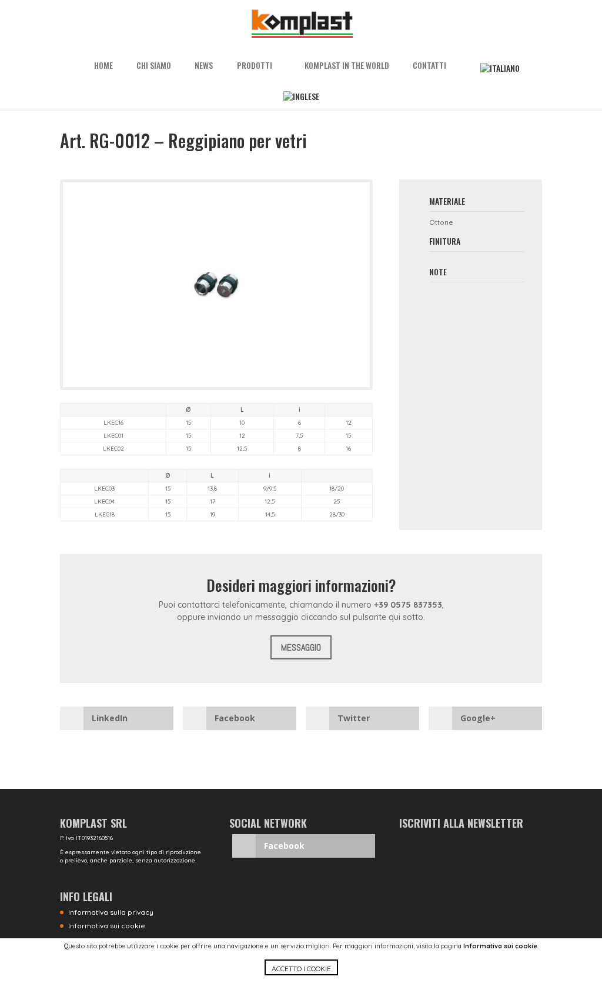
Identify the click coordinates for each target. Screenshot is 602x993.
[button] (301, 976)
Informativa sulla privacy (110, 912)
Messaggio (301, 647)
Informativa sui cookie (500, 946)
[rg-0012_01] (216, 387)
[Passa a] (500, 68)
